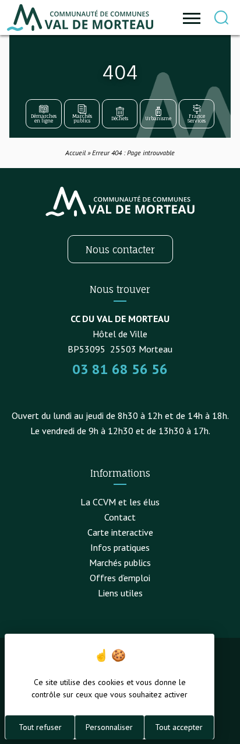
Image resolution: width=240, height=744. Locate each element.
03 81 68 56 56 (120, 369)
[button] (221, 17)
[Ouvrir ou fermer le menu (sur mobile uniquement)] (191, 17)
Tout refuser (40, 727)
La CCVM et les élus (120, 502)
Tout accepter (179, 727)
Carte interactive (120, 532)
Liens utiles (120, 593)
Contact (120, 517)
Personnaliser (109, 727)
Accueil (75, 152)
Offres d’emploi (120, 578)
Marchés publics (120, 562)
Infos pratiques (120, 547)
